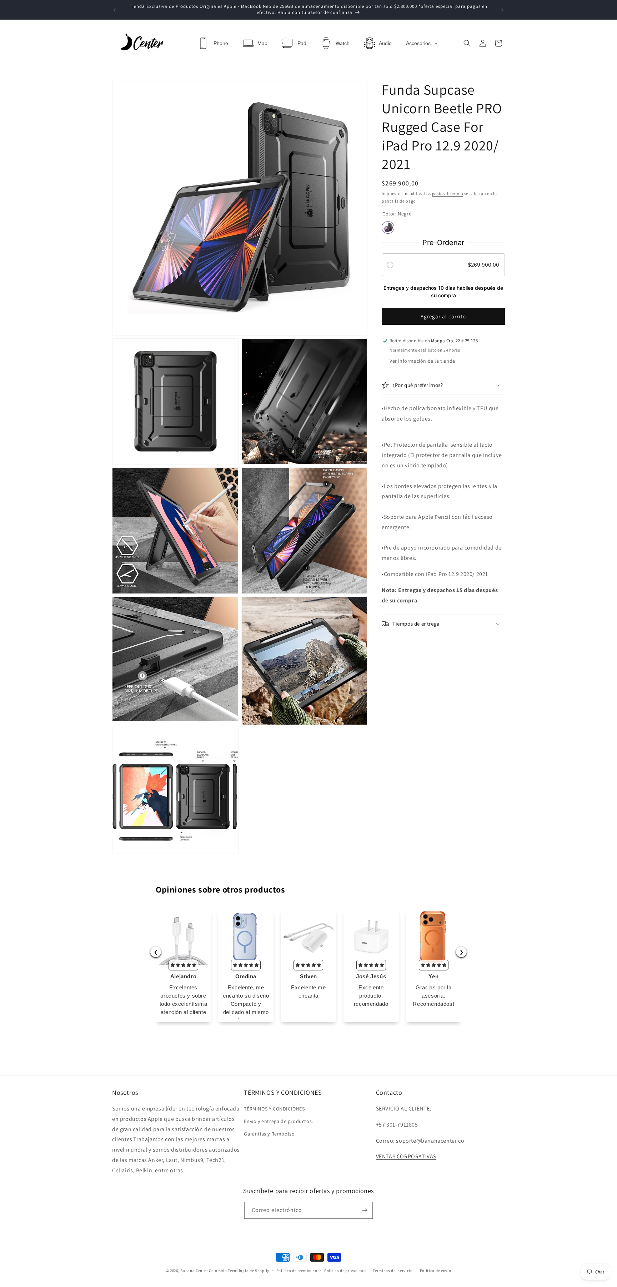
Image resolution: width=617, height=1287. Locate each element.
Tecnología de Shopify (248, 1270)
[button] (467, 43)
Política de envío (435, 1270)
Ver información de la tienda (422, 361)
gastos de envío (447, 193)
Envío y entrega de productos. (278, 1121)
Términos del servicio (393, 1270)
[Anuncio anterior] (114, 9)
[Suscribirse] (364, 1210)
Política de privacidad (345, 1270)
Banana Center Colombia (203, 1270)
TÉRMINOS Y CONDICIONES (274, 1108)
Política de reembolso (296, 1270)
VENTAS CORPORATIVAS (406, 1156)
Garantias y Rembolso (269, 1134)
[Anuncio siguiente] (502, 9)
